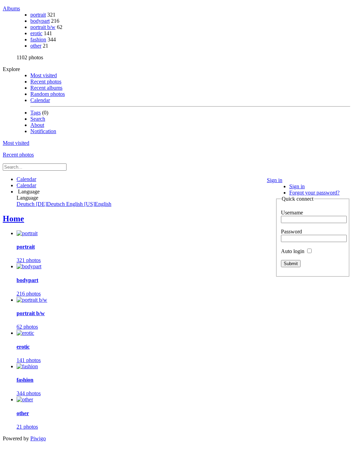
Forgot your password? (314, 193)
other (35, 46)
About (37, 125)
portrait (38, 15)
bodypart (40, 21)
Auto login (293, 251)
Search (37, 119)
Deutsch (41, 204)
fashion (38, 39)
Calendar (40, 100)
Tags (35, 113)
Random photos (47, 94)
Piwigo (38, 438)
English (88, 204)
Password (291, 231)
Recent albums (46, 88)
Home (13, 218)
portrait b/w (43, 27)
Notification (43, 131)
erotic (36, 33)
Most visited (43, 75)
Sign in (274, 180)
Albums (11, 8)
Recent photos (45, 81)
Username (292, 213)
